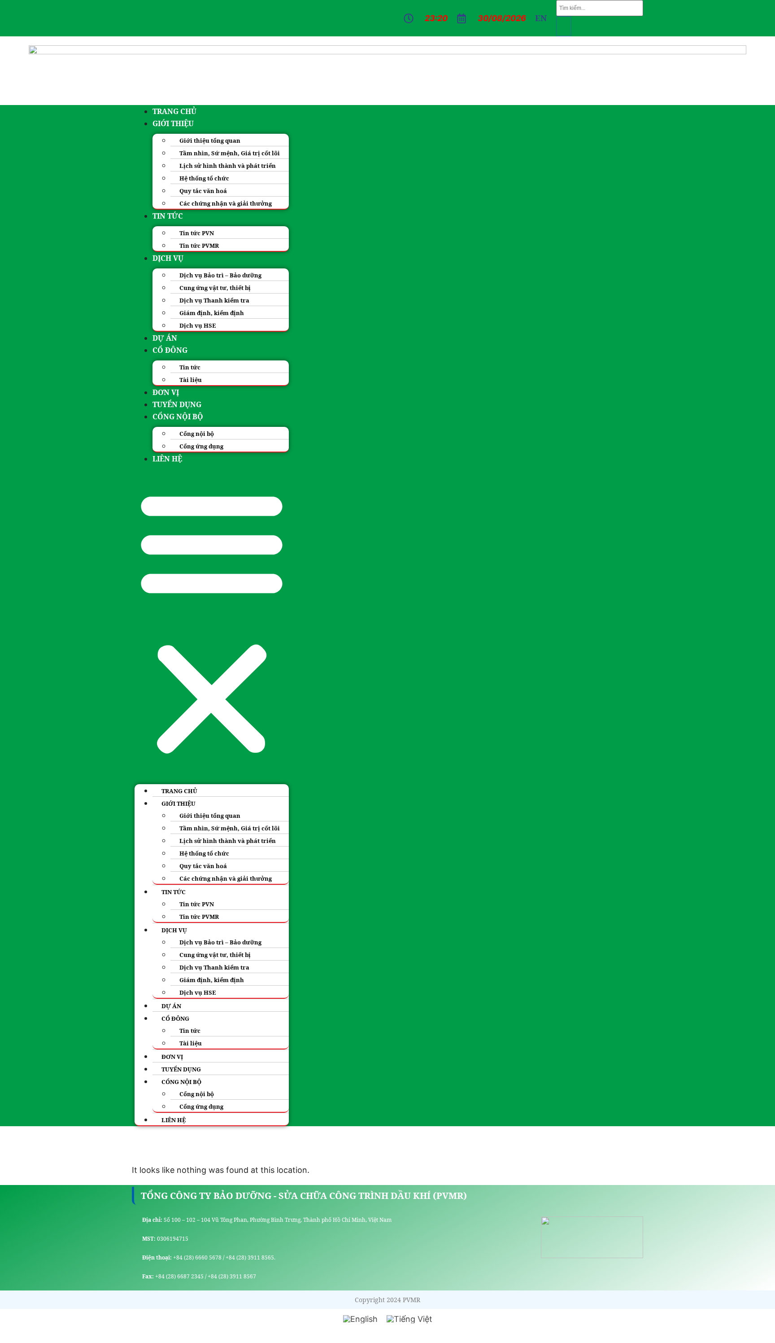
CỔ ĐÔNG (169, 350)
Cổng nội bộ (196, 434)
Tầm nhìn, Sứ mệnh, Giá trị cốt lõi (229, 153)
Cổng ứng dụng (201, 446)
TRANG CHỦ (174, 111)
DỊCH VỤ (167, 258)
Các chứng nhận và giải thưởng (225, 203)
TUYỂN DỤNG (176, 404)
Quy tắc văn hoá (203, 191)
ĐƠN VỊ (165, 392)
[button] (212, 622)
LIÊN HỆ (167, 459)
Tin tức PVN (196, 233)
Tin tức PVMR (199, 245)
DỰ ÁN (164, 338)
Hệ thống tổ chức (204, 178)
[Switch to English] (360, 1319)
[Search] (563, 26)
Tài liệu (190, 380)
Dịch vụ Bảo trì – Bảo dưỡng (220, 275)
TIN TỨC (167, 216)
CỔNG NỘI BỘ (177, 416)
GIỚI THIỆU (173, 123)
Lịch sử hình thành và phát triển (227, 166)
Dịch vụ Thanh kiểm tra (214, 300)
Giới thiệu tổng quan (209, 140)
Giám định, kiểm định (211, 313)
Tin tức (189, 367)
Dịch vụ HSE (197, 325)
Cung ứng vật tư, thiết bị (215, 288)
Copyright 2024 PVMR (387, 1299)
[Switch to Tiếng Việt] (409, 1319)
